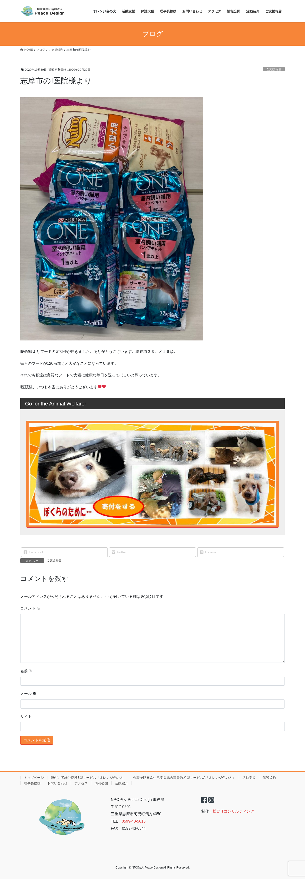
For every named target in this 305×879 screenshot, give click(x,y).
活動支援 (249, 777)
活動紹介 (121, 783)
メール (28, 694)
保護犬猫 (269, 777)
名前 (26, 671)
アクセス (81, 783)
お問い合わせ (57, 783)
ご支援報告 (274, 69)
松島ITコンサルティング (233, 811)
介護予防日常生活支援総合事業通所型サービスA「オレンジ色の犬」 (184, 777)
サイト (26, 716)
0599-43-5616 (134, 821)
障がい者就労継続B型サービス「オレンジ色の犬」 (88, 777)
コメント (30, 608)
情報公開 (101, 783)
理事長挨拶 (32, 783)
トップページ (34, 777)
